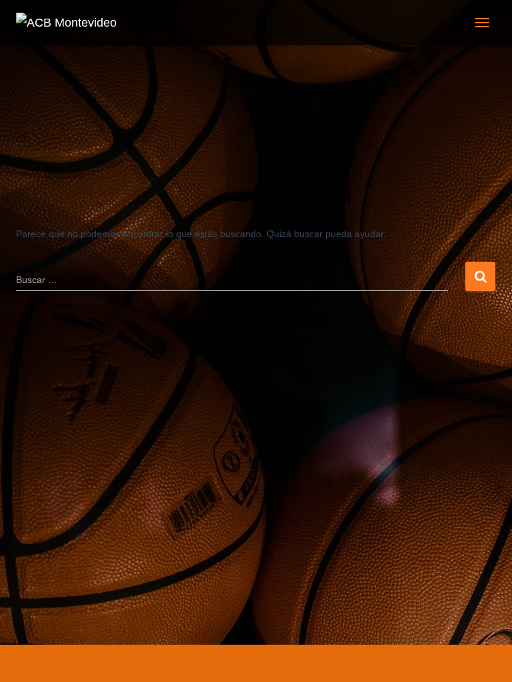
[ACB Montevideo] (71, 23)
